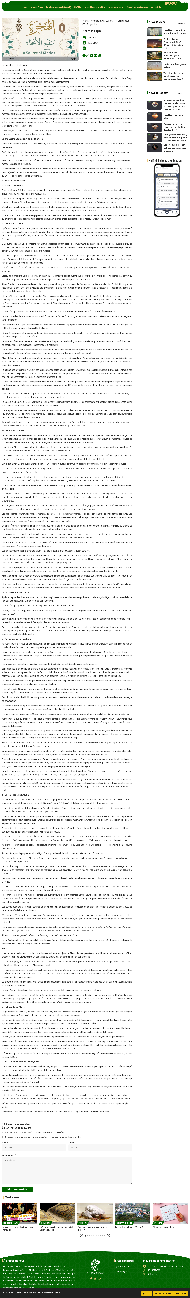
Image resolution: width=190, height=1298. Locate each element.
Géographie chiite (124, 1223)
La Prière (158, 1223)
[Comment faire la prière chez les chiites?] (95, 1213)
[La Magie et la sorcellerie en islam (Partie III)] (19, 1213)
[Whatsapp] (99, 1278)
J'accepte (146, 1294)
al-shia (85, 20)
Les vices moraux (10, 1223)
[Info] (166, 3)
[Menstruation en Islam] (170, 1213)
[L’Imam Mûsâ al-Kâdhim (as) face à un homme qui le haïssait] (154, 147)
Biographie (92, 24)
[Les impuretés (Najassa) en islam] (154, 65)
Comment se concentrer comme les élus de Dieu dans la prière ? (175, 127)
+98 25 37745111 (153, 1270)
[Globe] (175, 3)
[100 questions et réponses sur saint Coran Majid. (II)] (57, 1213)
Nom (5, 1142)
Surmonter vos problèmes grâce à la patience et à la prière (174, 55)
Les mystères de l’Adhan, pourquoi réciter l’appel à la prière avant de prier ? (175, 137)
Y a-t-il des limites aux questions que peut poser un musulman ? (174, 76)
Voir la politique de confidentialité (170, 1293)
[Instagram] (95, 1278)
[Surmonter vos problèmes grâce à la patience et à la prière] (154, 55)
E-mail (72, 1142)
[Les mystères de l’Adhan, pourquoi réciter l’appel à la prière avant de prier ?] (154, 137)
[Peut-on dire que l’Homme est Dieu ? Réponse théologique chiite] (154, 43)
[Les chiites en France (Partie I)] (132, 1213)
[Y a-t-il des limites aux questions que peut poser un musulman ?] (154, 76)
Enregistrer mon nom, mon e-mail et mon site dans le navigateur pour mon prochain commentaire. (43, 1137)
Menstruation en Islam (163, 1227)
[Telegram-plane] (90, 1278)
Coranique (45, 1223)
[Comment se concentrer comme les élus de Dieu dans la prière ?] (154, 127)
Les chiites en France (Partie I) (129, 1227)
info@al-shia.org (154, 1274)
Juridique (83, 1223)
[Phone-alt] (172, 3)
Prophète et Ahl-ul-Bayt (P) (103, 20)
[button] (24, 7)
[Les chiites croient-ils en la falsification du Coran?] (154, 31)
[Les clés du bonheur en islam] (154, 116)
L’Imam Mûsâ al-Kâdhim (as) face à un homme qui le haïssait (175, 148)
